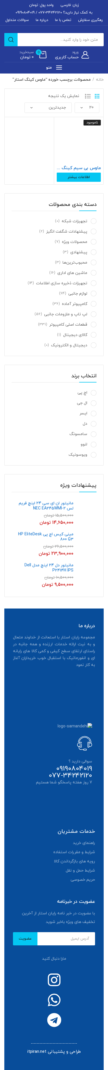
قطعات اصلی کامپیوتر (68, 324)
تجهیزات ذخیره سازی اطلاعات (61, 283)
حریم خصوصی (83, 879)
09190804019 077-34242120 (70, 772)
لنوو (84, 444)
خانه (100, 79)
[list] (88, 96)
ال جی (82, 403)
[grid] (97, 96)
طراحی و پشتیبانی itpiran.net (54, 1052)
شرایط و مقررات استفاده (74, 852)
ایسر (83, 413)
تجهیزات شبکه (74, 221)
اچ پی (82, 392)
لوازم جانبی (77, 293)
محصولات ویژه (74, 242)
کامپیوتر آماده (74, 304)
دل (85, 423)
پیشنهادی (78, 252)
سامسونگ (78, 434)
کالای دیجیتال (75, 335)
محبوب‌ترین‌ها (74, 262)
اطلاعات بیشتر (79, 177)
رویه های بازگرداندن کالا (74, 861)
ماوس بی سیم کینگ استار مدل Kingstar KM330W (79, 168)
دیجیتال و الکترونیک (69, 345)
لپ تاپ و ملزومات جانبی (65, 314)
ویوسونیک (78, 454)
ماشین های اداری (72, 273)
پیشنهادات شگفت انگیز (66, 231)
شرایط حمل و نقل (80, 870)
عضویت (25, 938)
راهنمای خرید (84, 843)
